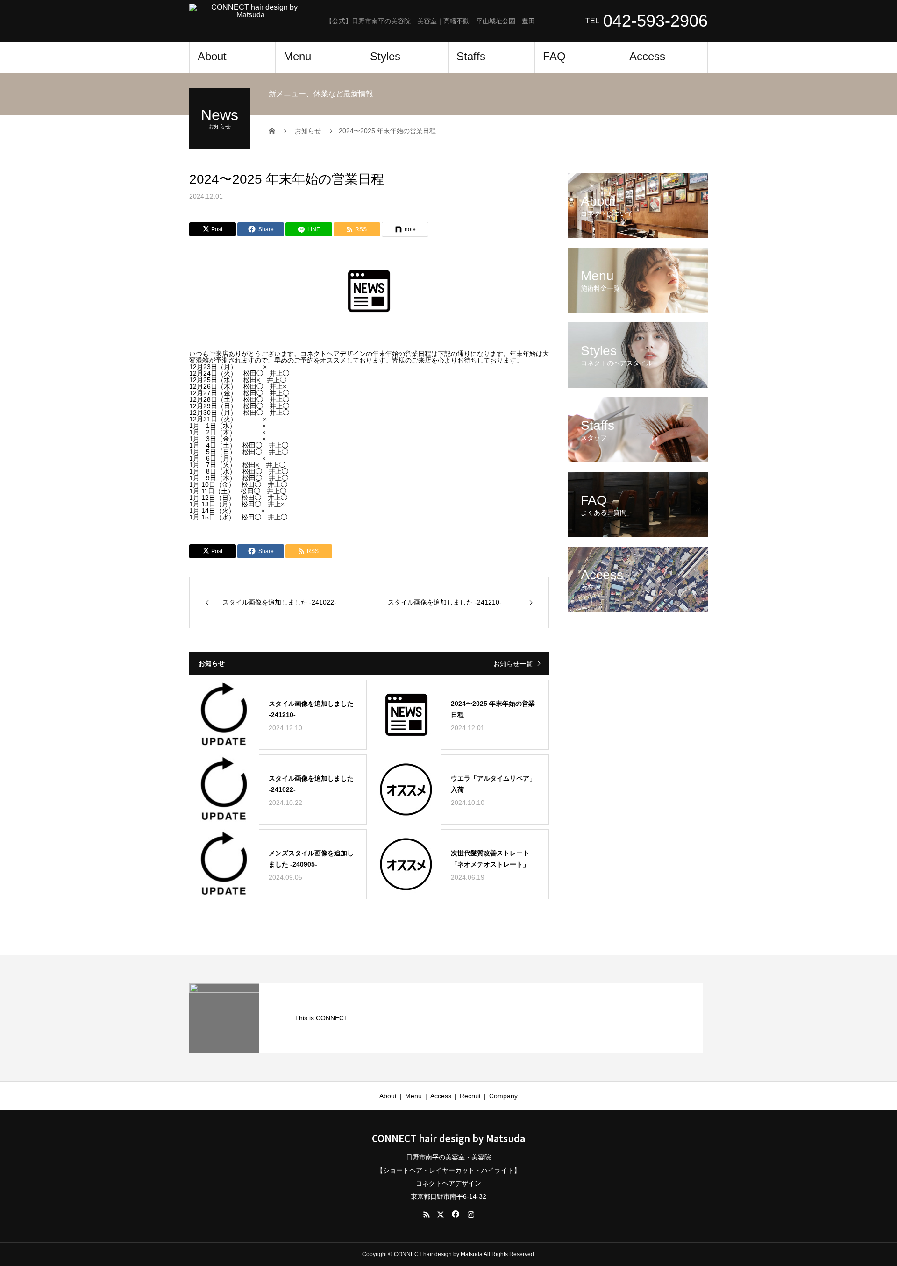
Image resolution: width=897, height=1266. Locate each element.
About (212, 56)
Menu (297, 56)
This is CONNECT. (322, 1018)
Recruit (470, 1096)
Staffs (470, 56)
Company (503, 1096)
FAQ (554, 56)
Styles (385, 56)
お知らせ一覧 (513, 664)
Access (647, 56)
